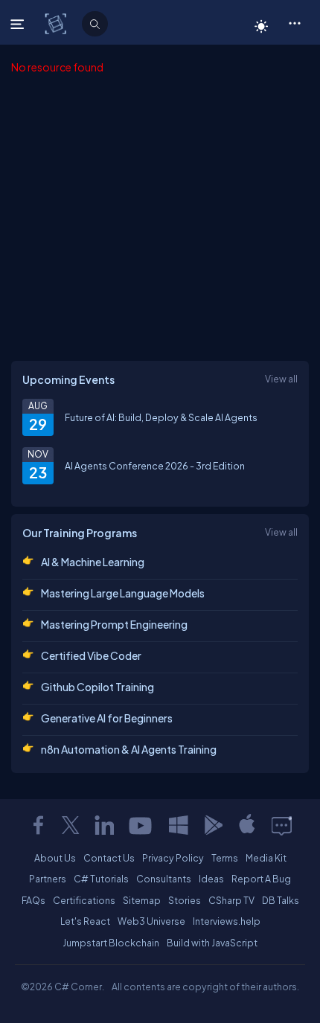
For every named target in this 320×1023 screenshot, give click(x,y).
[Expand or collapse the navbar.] (19, 24)
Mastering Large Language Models (123, 593)
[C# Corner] (57, 23)
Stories (184, 900)
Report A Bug (261, 879)
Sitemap (142, 900)
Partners (47, 879)
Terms (224, 858)
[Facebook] (38, 825)
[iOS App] (247, 825)
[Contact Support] (282, 825)
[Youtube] (141, 825)
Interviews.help (226, 921)
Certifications (84, 900)
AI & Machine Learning (92, 561)
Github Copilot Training (97, 686)
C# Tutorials (101, 879)
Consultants (163, 879)
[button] (294, 22)
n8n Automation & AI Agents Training (129, 749)
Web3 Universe (151, 921)
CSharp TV (231, 900)
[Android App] (213, 825)
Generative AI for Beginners (107, 718)
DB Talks (280, 900)
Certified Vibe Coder (91, 655)
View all (281, 379)
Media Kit (266, 858)
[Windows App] (178, 825)
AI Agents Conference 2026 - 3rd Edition (155, 466)
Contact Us (109, 858)
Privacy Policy (173, 858)
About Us (55, 858)
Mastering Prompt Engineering (114, 624)
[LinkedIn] (104, 825)
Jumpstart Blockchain (111, 943)
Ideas (211, 879)
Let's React (85, 921)
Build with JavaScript (212, 943)
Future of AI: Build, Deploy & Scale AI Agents (161, 417)
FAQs (33, 900)
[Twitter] (71, 825)
